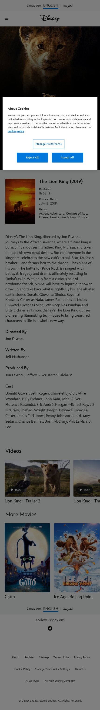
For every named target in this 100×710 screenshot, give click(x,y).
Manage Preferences (49, 144)
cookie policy (16, 131)
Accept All (67, 157)
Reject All (32, 157)
